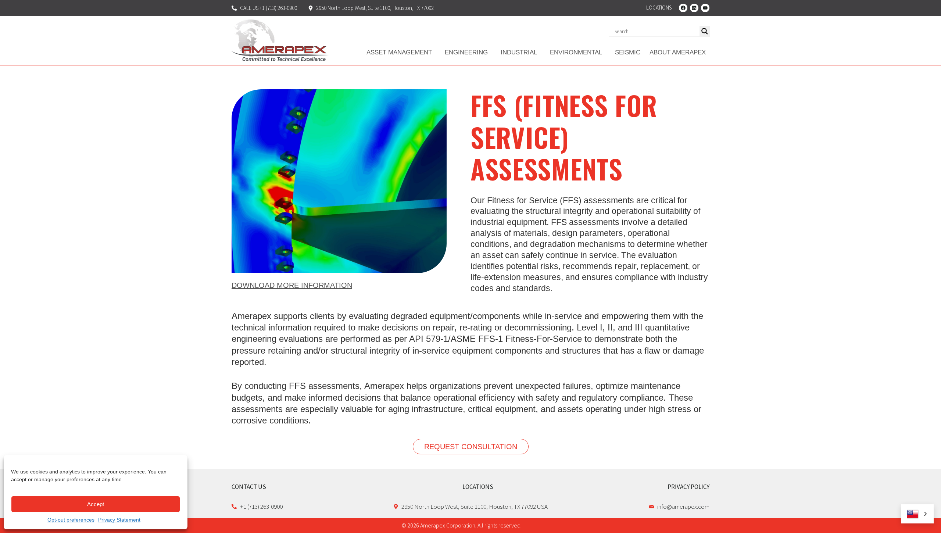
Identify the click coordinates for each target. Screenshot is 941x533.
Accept (95, 504)
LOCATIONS (477, 487)
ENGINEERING (466, 52)
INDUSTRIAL (519, 52)
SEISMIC (627, 52)
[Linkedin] (694, 8)
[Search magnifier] (705, 31)
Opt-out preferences (70, 520)
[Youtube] (705, 8)
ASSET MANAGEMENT (399, 52)
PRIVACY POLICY (688, 487)
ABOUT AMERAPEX (678, 52)
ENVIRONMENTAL (576, 52)
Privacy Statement (119, 520)
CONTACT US (249, 487)
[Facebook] (683, 8)
